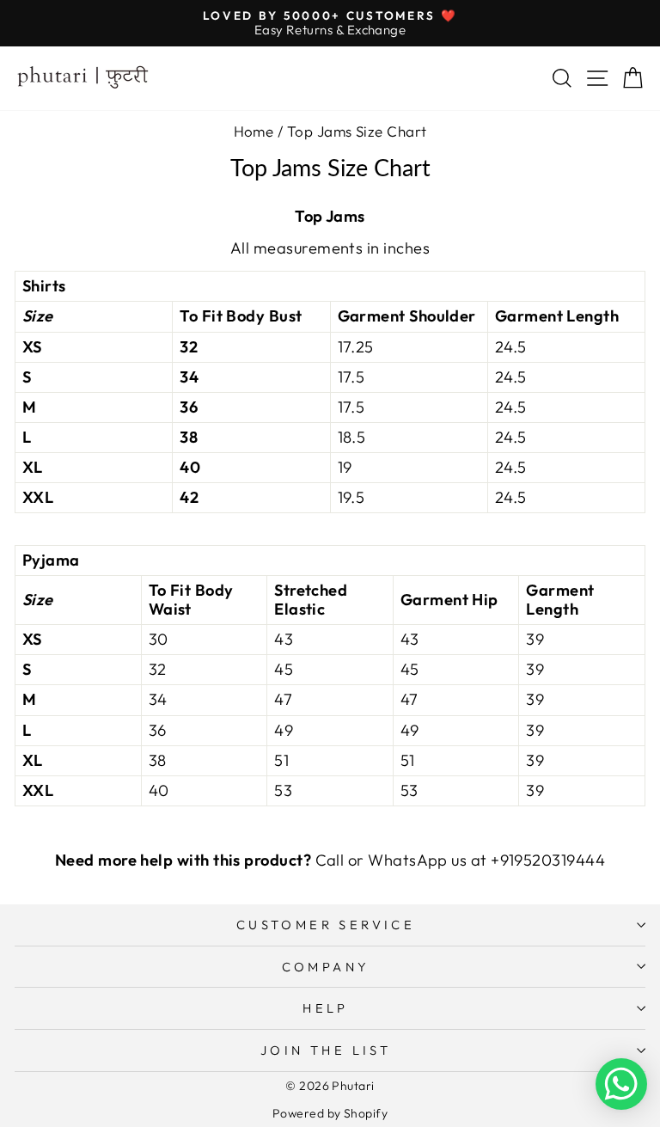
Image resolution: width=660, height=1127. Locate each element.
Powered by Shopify (330, 1113)
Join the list (325, 1050)
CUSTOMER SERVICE (326, 924)
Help (325, 1008)
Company (326, 967)
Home (254, 131)
